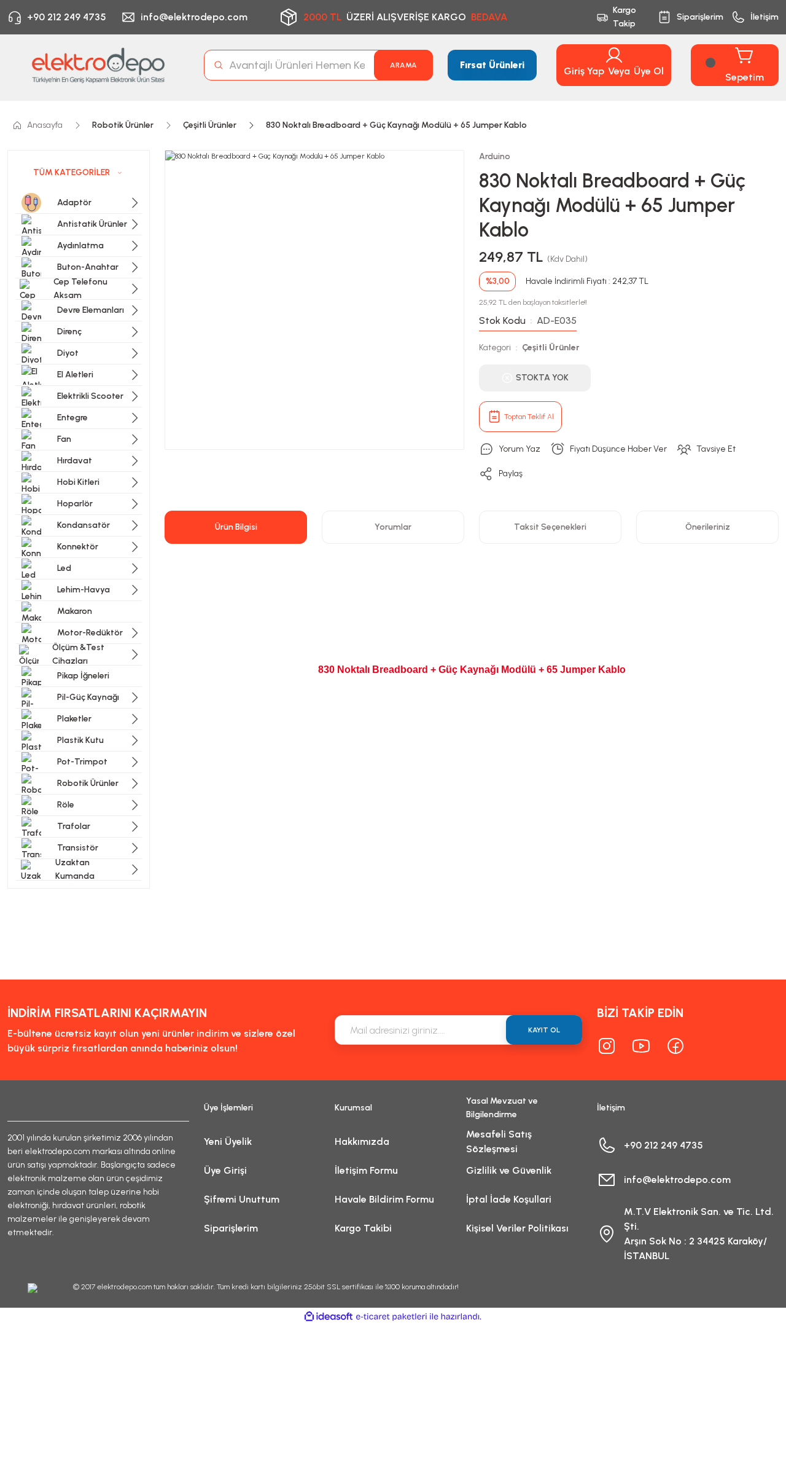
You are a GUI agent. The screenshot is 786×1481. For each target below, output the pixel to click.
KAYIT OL (544, 1030)
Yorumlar (393, 527)
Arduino (494, 156)
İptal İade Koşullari (508, 1199)
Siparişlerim (231, 1228)
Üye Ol (649, 71)
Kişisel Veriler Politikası (517, 1228)
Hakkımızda (362, 1141)
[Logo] (98, 65)
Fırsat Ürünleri (492, 65)
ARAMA (403, 65)
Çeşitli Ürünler (551, 347)
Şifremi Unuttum (241, 1199)
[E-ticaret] (391, 1316)
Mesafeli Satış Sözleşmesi (499, 1141)
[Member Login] (614, 55)
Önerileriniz (707, 527)
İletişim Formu (366, 1170)
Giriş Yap (584, 71)
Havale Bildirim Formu (384, 1199)
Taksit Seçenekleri (550, 527)
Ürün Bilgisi (236, 527)
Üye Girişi (225, 1170)
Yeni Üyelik (228, 1141)
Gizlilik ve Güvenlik (508, 1170)
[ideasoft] (328, 1316)
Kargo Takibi (363, 1228)
